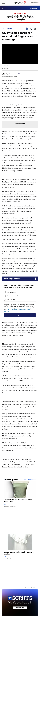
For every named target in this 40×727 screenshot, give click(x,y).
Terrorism (7, 28)
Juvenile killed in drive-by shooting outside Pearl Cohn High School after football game (20, 18)
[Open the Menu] (3, 2)
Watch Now (34, 2)
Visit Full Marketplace (30, 479)
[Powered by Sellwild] (33, 587)
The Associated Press (16, 74)
